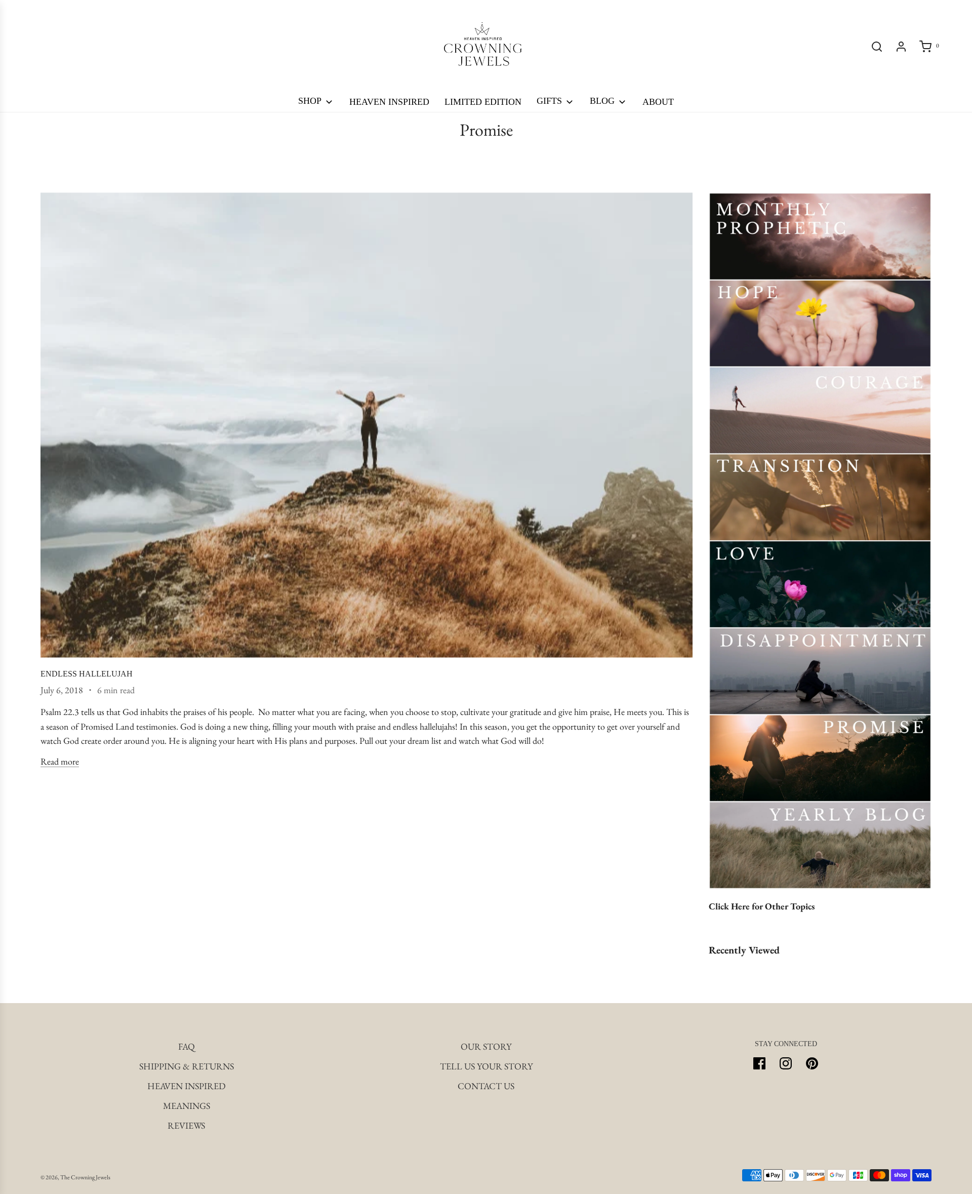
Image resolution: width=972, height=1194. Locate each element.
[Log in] (901, 46)
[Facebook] (759, 1063)
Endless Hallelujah (86, 673)
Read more (59, 761)
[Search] (877, 46)
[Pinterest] (812, 1063)
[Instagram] (786, 1063)
